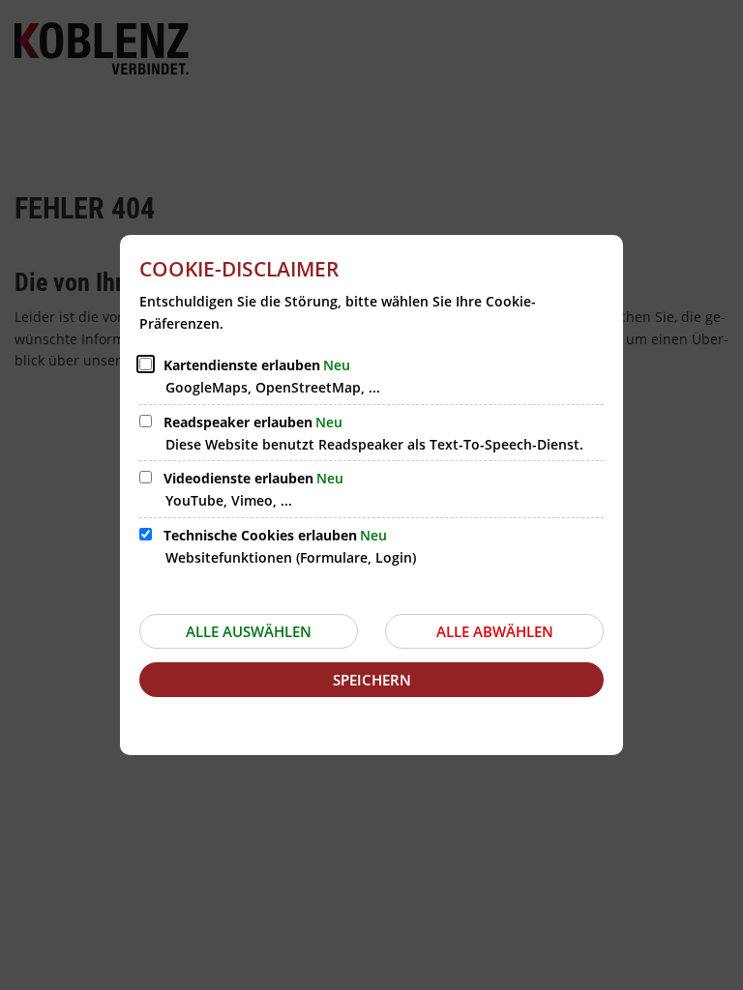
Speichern (372, 679)
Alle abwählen (494, 631)
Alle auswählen (249, 631)
